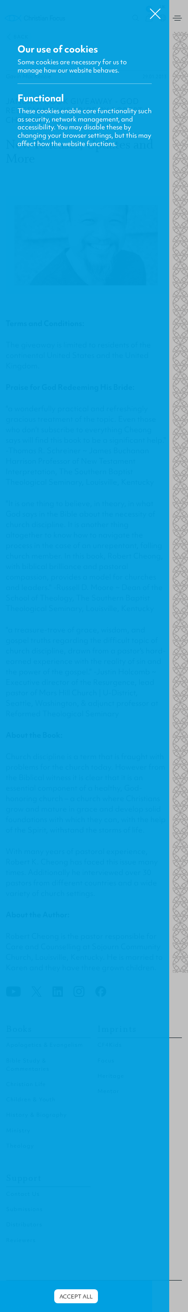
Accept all (76, 1296)
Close (155, 10)
